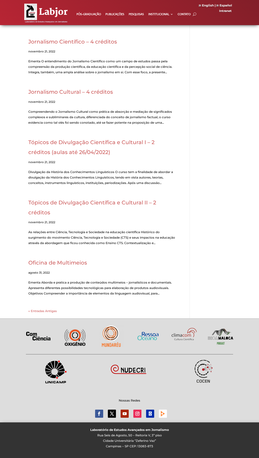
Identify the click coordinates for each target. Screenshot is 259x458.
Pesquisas (136, 14)
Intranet (225, 11)
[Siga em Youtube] (125, 414)
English (207, 5)
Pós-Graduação (88, 14)
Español (225, 5)
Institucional (158, 14)
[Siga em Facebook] (99, 414)
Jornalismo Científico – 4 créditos (72, 41)
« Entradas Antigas (42, 311)
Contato (184, 14)
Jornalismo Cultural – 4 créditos (70, 92)
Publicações (114, 14)
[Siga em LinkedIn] (150, 414)
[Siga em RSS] (163, 414)
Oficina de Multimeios (57, 262)
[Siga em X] (112, 414)
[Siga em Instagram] (137, 414)
